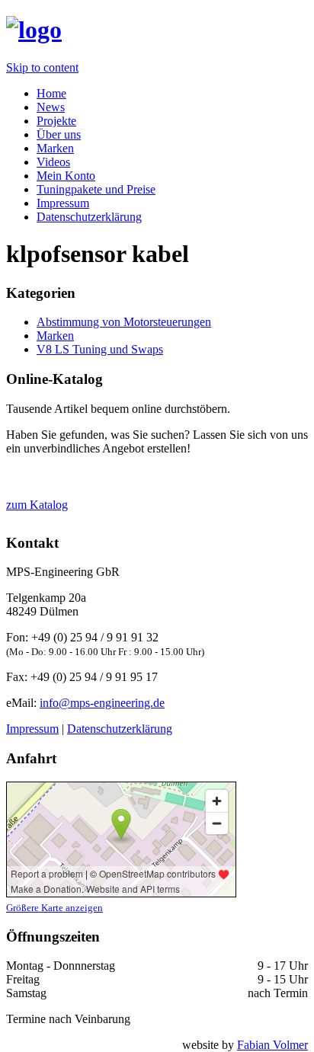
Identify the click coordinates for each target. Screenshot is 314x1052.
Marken (55, 148)
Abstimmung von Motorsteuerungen (124, 321)
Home (51, 93)
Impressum (63, 203)
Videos (53, 161)
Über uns (59, 134)
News (51, 107)
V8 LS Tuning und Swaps (100, 349)
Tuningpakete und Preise (96, 189)
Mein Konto (66, 175)
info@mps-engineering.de (102, 702)
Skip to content (42, 67)
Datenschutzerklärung (89, 216)
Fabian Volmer (272, 1044)
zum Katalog (37, 504)
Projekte (56, 120)
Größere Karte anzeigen (54, 907)
